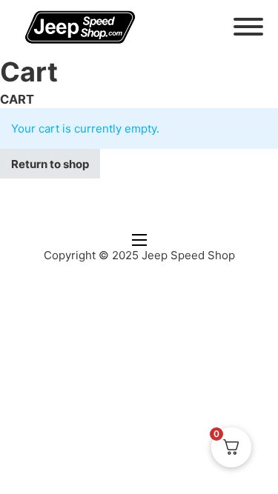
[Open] (248, 27)
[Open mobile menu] (139, 240)
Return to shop (50, 164)
